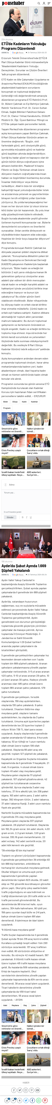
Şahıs (33, 1005)
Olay (25, 1005)
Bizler (5, 402)
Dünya (14, 402)
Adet (5, 1005)
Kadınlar (34, 402)
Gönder (10, 517)
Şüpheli (43, 1005)
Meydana (15, 1005)
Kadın (24, 402)
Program (7, 408)
